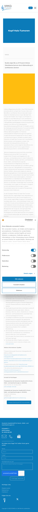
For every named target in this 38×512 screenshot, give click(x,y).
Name (3, 448)
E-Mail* (3, 455)
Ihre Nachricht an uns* (8, 461)
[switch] (33, 255)
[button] (35, 7)
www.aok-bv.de (10, 344)
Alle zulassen (19, 279)
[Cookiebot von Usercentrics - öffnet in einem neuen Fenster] (25, 220)
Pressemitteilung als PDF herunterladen (19, 402)
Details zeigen (28, 273)
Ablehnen (19, 290)
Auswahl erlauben (19, 284)
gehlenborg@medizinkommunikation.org (15, 397)
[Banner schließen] (35, 220)
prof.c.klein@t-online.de (10, 386)
